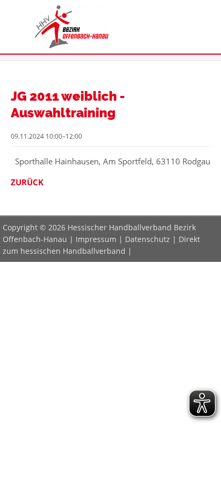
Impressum (96, 239)
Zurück (27, 182)
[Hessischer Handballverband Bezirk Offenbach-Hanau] (71, 45)
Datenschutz (147, 239)
